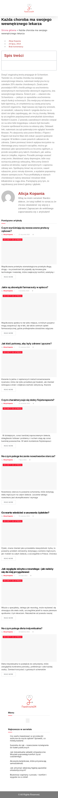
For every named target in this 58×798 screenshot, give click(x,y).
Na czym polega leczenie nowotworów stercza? (28, 456)
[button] (6, 8)
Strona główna (8, 30)
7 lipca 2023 (22, 460)
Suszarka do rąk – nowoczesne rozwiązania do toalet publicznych (29, 746)
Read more (8, 277)
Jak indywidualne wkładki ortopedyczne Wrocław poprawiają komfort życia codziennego (28, 754)
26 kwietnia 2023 (24, 632)
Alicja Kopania (8, 234)
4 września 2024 (23, 291)
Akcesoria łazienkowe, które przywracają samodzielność (28, 762)
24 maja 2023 (22, 575)
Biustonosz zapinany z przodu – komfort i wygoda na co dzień (28, 776)
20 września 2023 (24, 403)
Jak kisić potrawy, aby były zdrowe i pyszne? (26, 343)
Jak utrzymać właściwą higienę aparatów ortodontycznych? (28, 769)
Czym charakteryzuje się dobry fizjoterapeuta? (27, 400)
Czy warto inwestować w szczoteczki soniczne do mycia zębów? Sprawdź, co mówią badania (28, 738)
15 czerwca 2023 (24, 516)
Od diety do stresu (13, 239)
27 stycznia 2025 (24, 234)
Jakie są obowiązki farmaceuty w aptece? (24, 287)
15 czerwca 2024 (24, 347)
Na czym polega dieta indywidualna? (21, 628)
